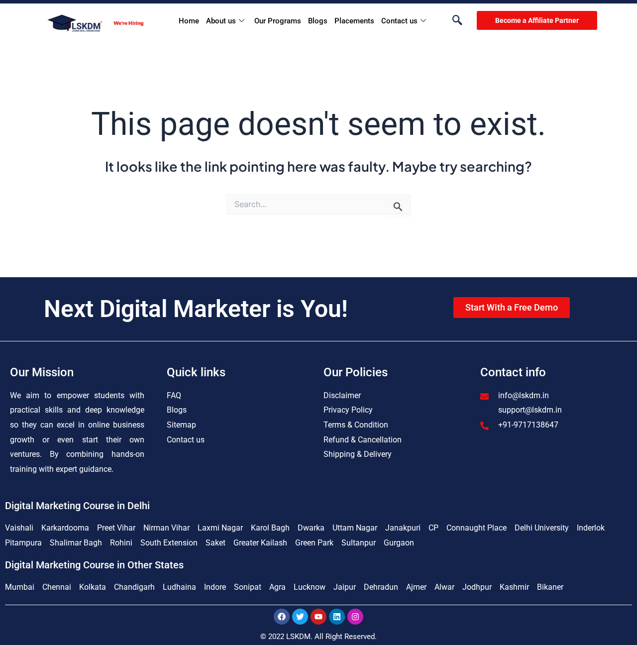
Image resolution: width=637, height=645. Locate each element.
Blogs (317, 20)
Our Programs (277, 20)
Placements (354, 20)
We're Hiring (128, 23)
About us (221, 20)
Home (189, 20)
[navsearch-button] (452, 21)
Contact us (399, 20)
